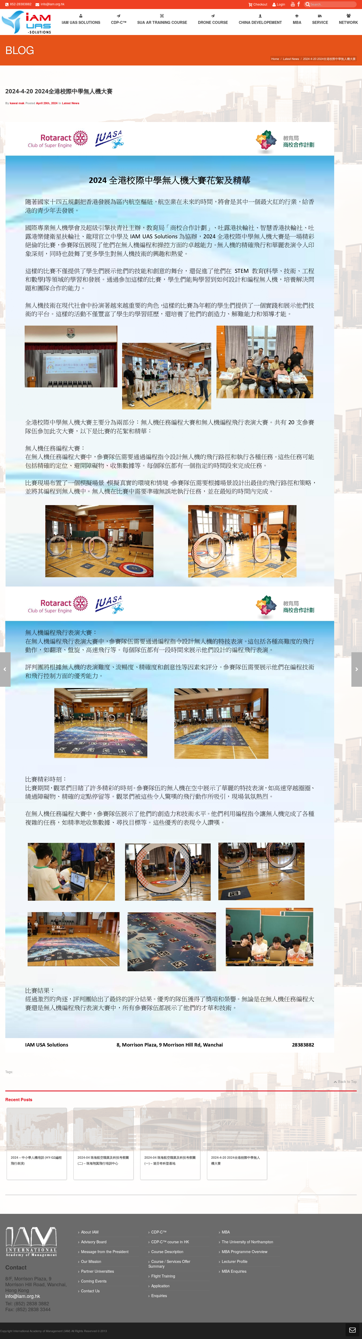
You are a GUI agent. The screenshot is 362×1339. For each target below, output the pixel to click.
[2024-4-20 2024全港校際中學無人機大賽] (237, 1129)
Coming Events (94, 1281)
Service (320, 22)
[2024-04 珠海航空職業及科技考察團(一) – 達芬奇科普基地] (356, 669)
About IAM (90, 1231)
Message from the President (105, 1251)
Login (281, 4)
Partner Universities (97, 1271)
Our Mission (91, 1261)
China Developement (260, 22)
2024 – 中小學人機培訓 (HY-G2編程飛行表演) (36, 1160)
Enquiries (159, 1295)
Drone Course (213, 22)
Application (160, 1285)
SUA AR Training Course (162, 22)
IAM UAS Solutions (81, 22)
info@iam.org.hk (52, 4)
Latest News (291, 58)
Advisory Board (94, 1241)
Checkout (260, 4)
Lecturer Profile (235, 1261)
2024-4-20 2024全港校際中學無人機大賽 (59, 91)
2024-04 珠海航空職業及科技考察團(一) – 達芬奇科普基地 (170, 1160)
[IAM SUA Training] (26, 22)
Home (275, 58)
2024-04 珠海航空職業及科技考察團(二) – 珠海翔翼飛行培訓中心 (103, 1160)
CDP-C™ (118, 22)
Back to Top (347, 1081)
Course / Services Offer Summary (169, 1263)
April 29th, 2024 (47, 103)
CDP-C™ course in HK (170, 1241)
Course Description (167, 1251)
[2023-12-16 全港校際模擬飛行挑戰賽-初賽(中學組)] (5, 669)
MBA (297, 22)
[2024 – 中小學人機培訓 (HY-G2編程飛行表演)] (37, 1129)
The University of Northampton (247, 1241)
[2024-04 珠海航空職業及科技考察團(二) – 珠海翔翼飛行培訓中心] (103, 1129)
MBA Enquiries (234, 1271)
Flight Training (163, 1276)
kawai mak (17, 103)
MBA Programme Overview (244, 1251)
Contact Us (90, 1290)
